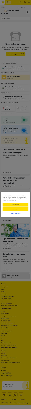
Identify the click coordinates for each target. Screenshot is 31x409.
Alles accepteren (15, 204)
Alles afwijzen (15, 209)
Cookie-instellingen (15, 213)
